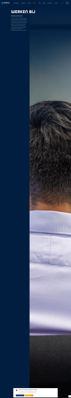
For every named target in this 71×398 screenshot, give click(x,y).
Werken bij (34, 3)
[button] (63, 3)
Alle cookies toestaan (28, 395)
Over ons (29, 3)
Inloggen (67, 3)
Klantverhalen (50, 3)
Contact (56, 3)
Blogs (40, 3)
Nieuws (44, 3)
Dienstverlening (16, 3)
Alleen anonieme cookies (20, 395)
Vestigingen (23, 3)
